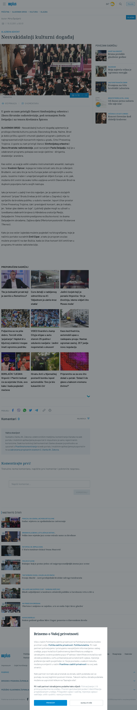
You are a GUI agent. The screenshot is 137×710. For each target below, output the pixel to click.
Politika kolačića (81, 645)
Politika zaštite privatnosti (60, 645)
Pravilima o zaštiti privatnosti (72, 664)
